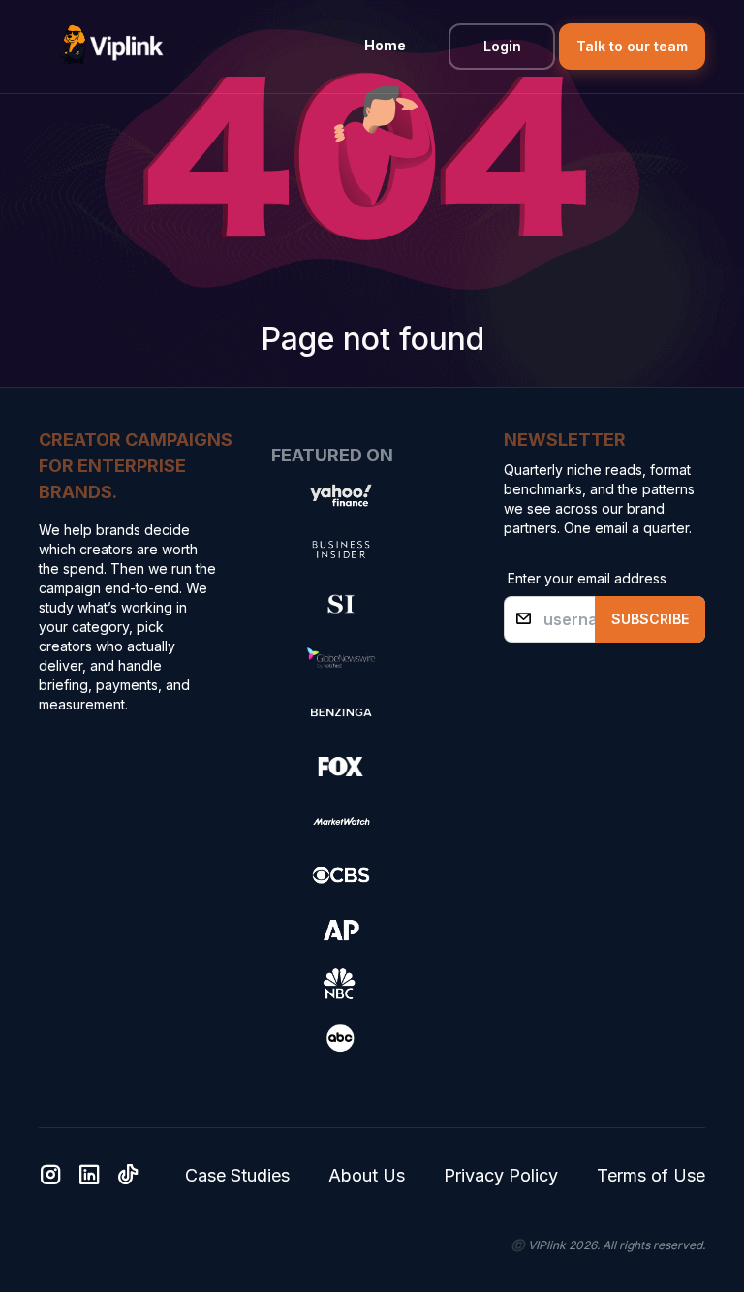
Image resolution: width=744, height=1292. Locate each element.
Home (385, 45)
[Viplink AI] (116, 47)
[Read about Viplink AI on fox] (341, 766)
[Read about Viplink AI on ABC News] (341, 1038)
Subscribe (650, 619)
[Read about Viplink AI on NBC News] (341, 983)
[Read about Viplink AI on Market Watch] (341, 821)
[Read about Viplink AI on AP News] (341, 929)
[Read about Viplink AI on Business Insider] (341, 549)
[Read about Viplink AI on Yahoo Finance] (341, 495)
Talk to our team (632, 46)
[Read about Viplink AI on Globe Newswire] (341, 658)
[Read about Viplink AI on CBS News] (341, 875)
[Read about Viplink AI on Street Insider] (341, 603)
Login (502, 46)
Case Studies (237, 1175)
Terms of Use (651, 1175)
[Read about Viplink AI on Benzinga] (341, 712)
